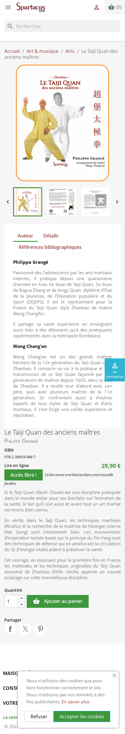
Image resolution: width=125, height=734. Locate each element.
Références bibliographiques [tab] (50, 247)
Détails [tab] (50, 235)
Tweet (25, 629)
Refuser (39, 716)
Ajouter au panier (58, 601)
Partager (10, 629)
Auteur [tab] (25, 235)
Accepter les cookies (82, 716)
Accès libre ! (23, 475)
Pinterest (40, 629)
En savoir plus (76, 701)
